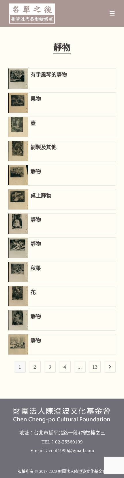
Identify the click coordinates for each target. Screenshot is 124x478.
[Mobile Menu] (112, 13)
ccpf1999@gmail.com (71, 450)
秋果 (36, 268)
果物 (36, 99)
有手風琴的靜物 (49, 75)
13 (94, 367)
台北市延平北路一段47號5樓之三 (69, 433)
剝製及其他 (44, 147)
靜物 (36, 171)
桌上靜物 (41, 196)
